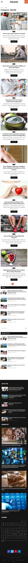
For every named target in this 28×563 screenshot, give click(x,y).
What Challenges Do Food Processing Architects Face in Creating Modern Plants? (15, 313)
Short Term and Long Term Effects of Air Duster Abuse (14, 66)
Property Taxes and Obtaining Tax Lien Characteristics (11, 511)
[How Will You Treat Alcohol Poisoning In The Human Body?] (14, 479)
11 (7, 531)
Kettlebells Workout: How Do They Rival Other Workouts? (14, 270)
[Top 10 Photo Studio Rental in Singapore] (4, 306)
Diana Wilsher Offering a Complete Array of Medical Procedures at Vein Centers (14, 168)
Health (14, 31)
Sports (23, 560)
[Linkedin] (19, 551)
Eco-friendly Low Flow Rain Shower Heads (11, 445)
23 (24, 534)
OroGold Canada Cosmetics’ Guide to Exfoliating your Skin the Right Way (14, 134)
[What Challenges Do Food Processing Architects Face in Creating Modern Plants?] (4, 313)
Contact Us (5, 560)
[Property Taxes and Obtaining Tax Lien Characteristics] (14, 501)
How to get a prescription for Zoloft (14, 33)
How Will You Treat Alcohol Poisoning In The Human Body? (14, 489)
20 (14, 534)
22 (21, 534)
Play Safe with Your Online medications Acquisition (14, 100)
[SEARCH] (26, 328)
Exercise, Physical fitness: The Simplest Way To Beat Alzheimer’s (14, 202)
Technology (18, 560)
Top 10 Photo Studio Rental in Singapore (16, 304)
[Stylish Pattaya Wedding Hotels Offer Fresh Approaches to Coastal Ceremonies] (4, 300)
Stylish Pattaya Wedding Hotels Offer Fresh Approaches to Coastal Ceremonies (16, 299)
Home (9, 560)
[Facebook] (8, 551)
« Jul (3, 541)
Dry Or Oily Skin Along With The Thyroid (14, 236)
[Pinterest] (15, 551)
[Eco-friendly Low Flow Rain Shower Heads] (14, 436)
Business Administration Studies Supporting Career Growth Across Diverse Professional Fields (17, 291)
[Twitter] (12, 551)
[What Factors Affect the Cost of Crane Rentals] (4, 321)
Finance (13, 560)
